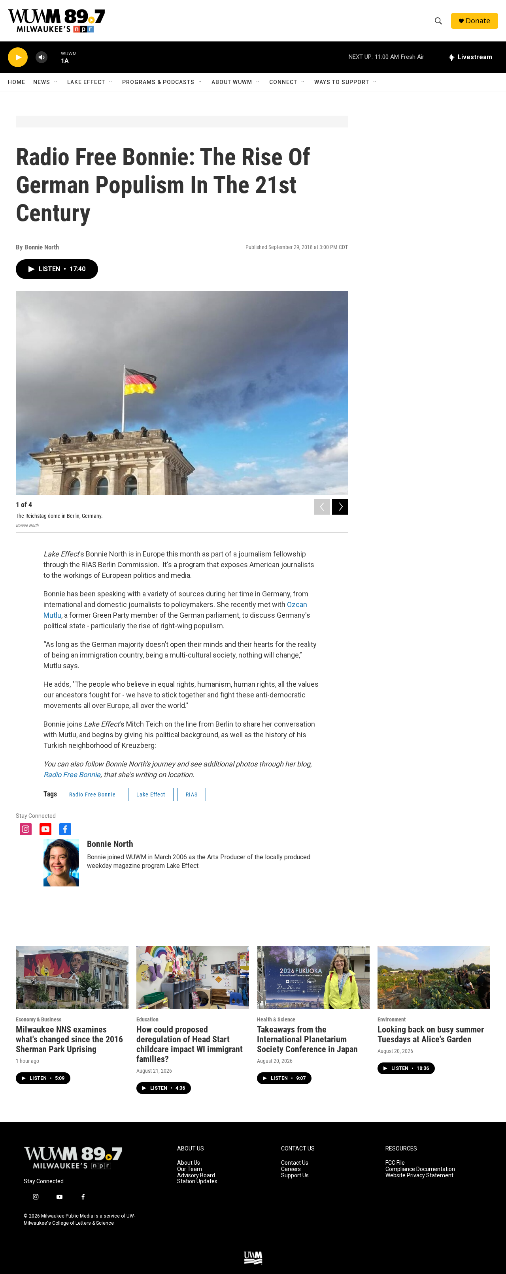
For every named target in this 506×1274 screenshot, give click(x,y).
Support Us (295, 1175)
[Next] (340, 507)
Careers (291, 1169)
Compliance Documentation (420, 1169)
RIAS (192, 794)
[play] (17, 57)
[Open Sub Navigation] (56, 82)
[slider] (54, 57)
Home (16, 82)
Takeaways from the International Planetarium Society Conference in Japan (307, 1039)
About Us (188, 1163)
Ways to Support (341, 82)
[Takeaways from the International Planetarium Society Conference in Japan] (313, 977)
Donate (478, 21)
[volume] (41, 57)
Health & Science (276, 1019)
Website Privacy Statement (419, 1175)
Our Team (189, 1169)
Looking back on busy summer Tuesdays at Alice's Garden (431, 1034)
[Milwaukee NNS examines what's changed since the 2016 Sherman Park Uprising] (72, 977)
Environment (392, 1019)
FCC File (395, 1163)
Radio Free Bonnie (71, 774)
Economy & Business (38, 1019)
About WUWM (231, 82)
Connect (283, 82)
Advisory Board (196, 1175)
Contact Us (294, 1163)
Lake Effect (86, 82)
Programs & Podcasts (158, 82)
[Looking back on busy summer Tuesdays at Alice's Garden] (434, 977)
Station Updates (197, 1181)
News (41, 82)
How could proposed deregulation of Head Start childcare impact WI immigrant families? (189, 1044)
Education (147, 1019)
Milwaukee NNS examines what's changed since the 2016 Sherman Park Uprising (69, 1039)
